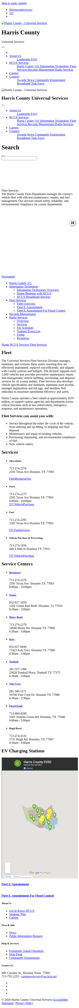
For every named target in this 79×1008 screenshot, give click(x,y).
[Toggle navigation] (3, 47)
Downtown (15, 572)
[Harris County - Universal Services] (24, 23)
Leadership (24, 59)
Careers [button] (13, 127)
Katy (12, 639)
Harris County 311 (28, 66)
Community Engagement (50, 80)
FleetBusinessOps (20, 478)
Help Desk (15, 954)
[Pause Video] (72, 222)
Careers (13, 73)
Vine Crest (15, 683)
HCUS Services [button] (19, 62)
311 (11, 13)
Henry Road (15, 617)
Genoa (12, 594)
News (31, 80)
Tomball (13, 661)
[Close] (3, 105)
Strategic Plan (17, 914)
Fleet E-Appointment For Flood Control (28, 895)
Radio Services (64, 69)
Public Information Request (25, 936)
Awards (22, 80)
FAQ (34, 59)
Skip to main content (14, 3)
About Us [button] (15, 56)
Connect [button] (14, 76)
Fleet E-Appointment (15, 884)
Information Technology (55, 66)
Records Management (41, 69)
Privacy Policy (24, 1003)
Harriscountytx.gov (21, 9)
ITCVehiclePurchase (21, 504)
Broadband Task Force (30, 83)
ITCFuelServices (19, 530)
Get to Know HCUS (21, 910)
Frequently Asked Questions (26, 951)
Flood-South (15, 706)
